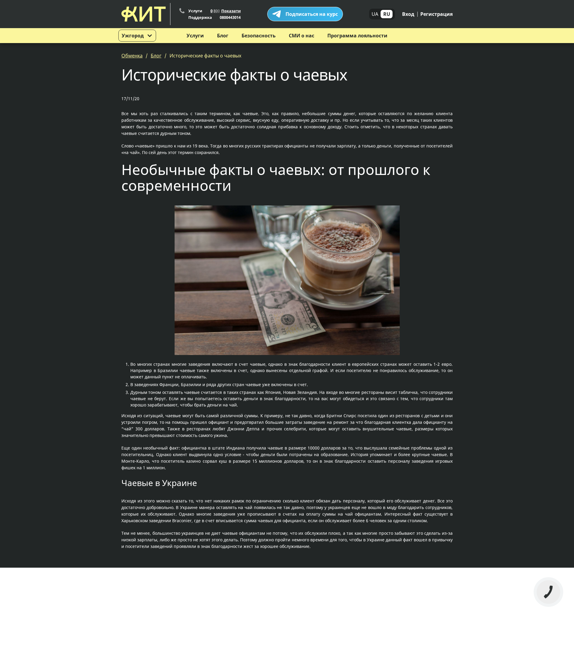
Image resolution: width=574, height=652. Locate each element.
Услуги (195, 35)
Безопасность (259, 35)
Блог (222, 35)
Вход (408, 14)
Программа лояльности (357, 35)
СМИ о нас (301, 35)
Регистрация (436, 14)
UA (375, 14)
